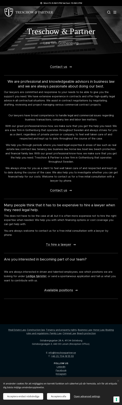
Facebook (61, 370)
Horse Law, (99, 329)
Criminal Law (69, 333)
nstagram (61, 374)
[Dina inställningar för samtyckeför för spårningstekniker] (116, 399)
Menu (115, 12)
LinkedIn (61, 366)
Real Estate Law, (17, 329)
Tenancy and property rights (61, 329)
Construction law (36, 329)
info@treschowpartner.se (62, 352)
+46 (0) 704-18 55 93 (62, 356)
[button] (108, 12)
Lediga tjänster (36, 276)
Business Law (85, 329)
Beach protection (86, 333)
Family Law (55, 333)
